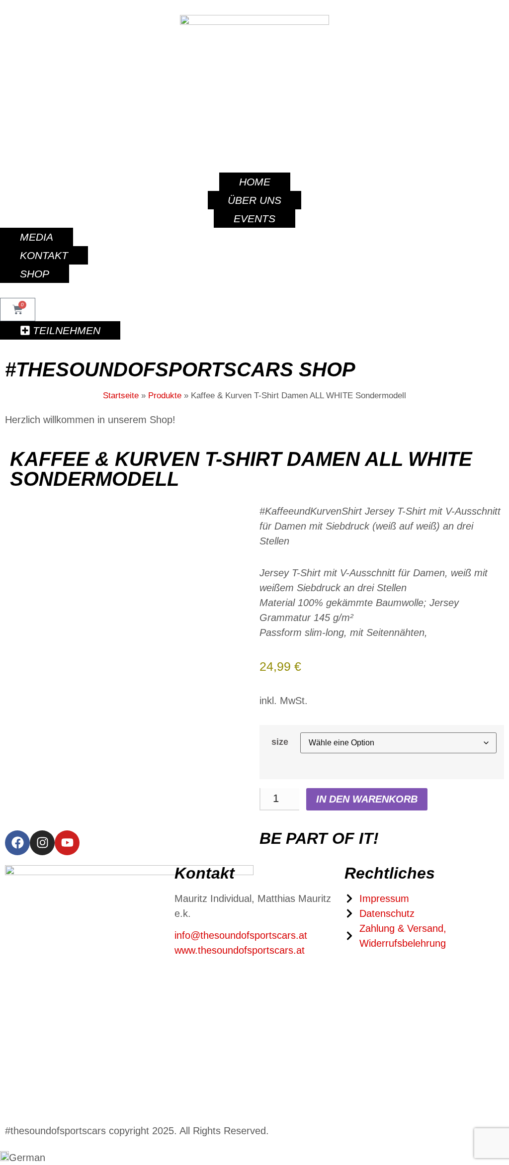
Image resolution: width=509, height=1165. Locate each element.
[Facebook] (17, 842)
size (279, 741)
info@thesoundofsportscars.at (240, 935)
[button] (254, 1157)
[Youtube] (67, 842)
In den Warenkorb (367, 799)
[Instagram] (42, 842)
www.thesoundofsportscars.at (239, 950)
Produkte (164, 395)
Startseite (121, 395)
